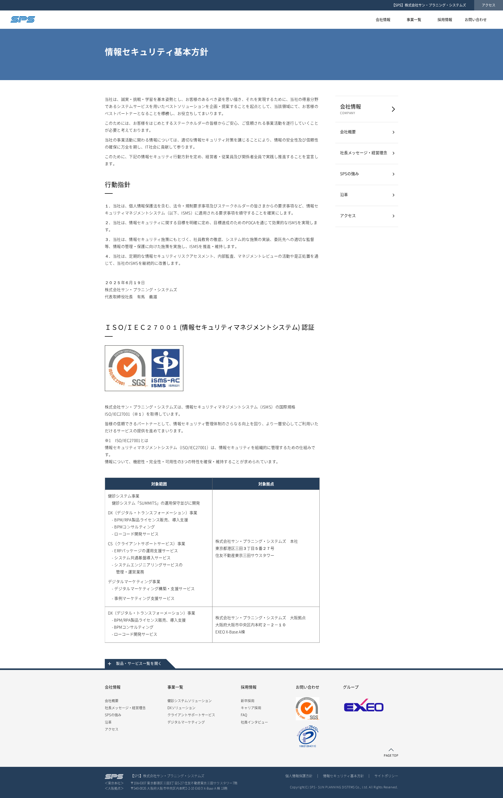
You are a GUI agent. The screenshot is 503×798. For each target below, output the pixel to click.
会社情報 (350, 109)
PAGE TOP (391, 755)
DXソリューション (181, 708)
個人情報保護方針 (299, 776)
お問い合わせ (307, 687)
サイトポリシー (386, 776)
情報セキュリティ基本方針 (343, 776)
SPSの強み (349, 174)
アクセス (488, 5)
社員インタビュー (254, 722)
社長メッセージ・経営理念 (363, 153)
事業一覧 (175, 687)
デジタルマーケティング (186, 722)
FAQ (244, 715)
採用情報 (248, 687)
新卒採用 (247, 700)
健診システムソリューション (189, 700)
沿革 (344, 195)
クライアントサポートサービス (191, 715)
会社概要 (348, 132)
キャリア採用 (251, 708)
